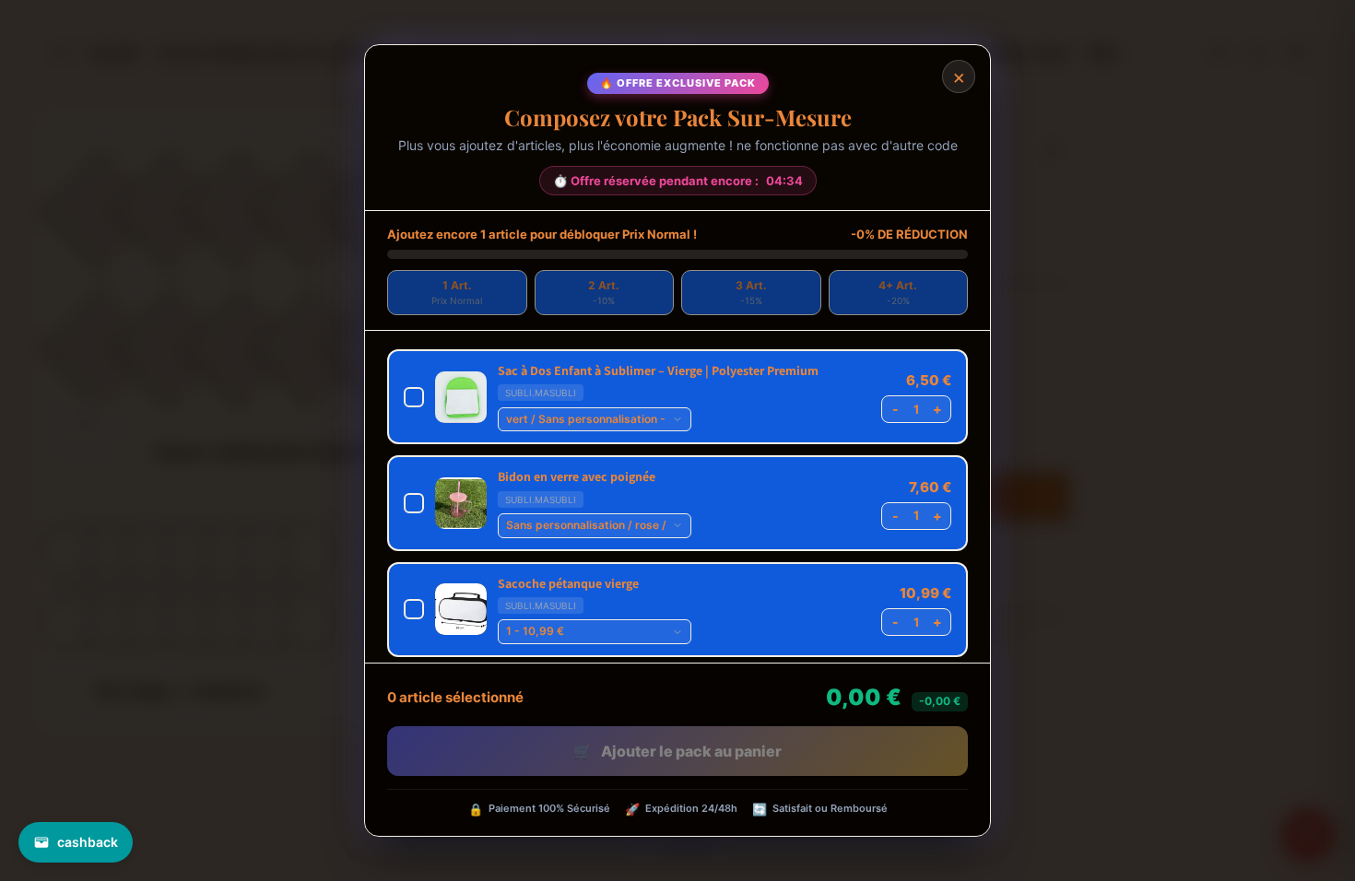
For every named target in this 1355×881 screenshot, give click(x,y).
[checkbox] (677, 396)
